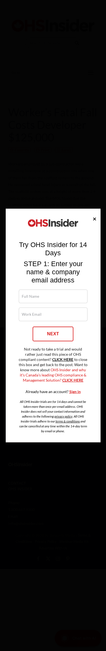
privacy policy (63, 416)
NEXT (53, 333)
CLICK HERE (62, 359)
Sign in (75, 392)
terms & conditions (67, 421)
